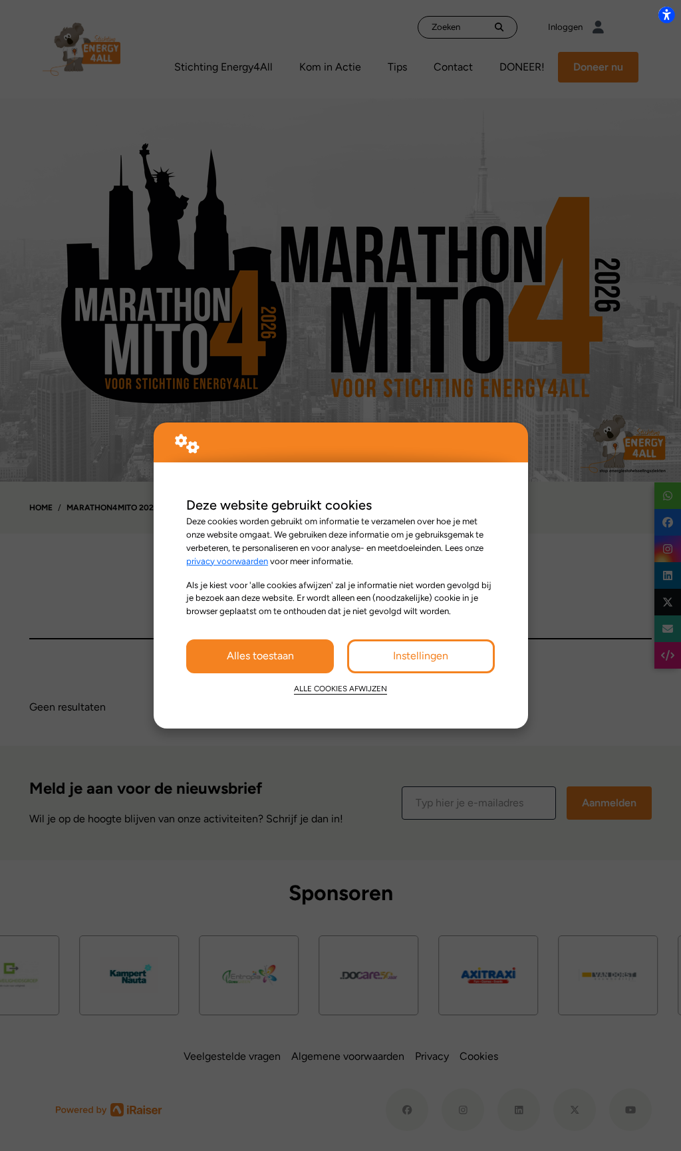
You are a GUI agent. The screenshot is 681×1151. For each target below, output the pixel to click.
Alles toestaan (260, 655)
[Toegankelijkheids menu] (666, 15)
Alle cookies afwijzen (340, 688)
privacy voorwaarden (227, 561)
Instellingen (420, 655)
